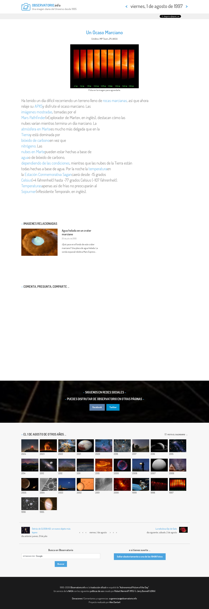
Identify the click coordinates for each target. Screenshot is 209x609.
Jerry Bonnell (143, 591)
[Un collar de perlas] (159, 484)
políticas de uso (97, 591)
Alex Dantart (114, 602)
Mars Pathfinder (33, 117)
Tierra (25, 134)
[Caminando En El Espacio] (140, 484)
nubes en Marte (33, 151)
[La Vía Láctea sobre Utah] (177, 465)
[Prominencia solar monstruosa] (48, 445)
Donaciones (77, 598)
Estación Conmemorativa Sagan (48, 174)
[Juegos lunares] (140, 465)
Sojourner (28, 191)
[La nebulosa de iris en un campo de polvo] (122, 445)
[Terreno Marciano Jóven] (103, 484)
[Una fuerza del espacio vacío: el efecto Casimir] (48, 484)
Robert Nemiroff (121, 591)
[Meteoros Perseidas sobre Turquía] (140, 445)
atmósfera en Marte (35, 128)
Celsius (26, 180)
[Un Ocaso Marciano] (177, 484)
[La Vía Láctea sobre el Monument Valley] (66, 465)
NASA (70, 591)
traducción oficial (98, 587)
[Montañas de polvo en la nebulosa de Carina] (66, 445)
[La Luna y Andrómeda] (48, 465)
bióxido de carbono (35, 140)
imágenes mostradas (36, 111)
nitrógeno (28, 145)
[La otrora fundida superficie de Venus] (103, 465)
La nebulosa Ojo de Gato (166, 528)
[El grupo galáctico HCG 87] (66, 484)
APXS (39, 106)
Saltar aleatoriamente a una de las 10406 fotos (140, 556)
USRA (152, 591)
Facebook (97, 407)
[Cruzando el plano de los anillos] (48, 503)
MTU (132, 591)
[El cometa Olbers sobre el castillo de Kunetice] (29, 445)
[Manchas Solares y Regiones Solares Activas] (85, 484)
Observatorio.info (78, 587)
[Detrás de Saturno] (159, 445)
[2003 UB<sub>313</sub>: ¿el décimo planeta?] (29, 484)
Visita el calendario (175, 434)
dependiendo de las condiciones (45, 163)
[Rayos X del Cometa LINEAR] (122, 484)
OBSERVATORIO (43, 5)
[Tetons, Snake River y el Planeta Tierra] (29, 465)
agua (25, 157)
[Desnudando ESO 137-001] (177, 445)
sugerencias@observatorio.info (123, 598)
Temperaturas (31, 185)
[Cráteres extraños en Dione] (159, 465)
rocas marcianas (115, 100)
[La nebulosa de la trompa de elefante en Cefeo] (103, 445)
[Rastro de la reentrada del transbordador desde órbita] (85, 465)
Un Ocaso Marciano (104, 32)
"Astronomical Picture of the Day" (134, 587)
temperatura (98, 168)
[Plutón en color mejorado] (85, 445)
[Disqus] (104, 327)
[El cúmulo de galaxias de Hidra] (29, 503)
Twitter (113, 407)
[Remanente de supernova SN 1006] (122, 465)
